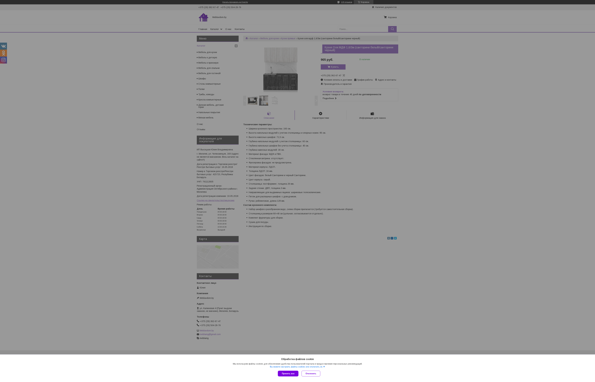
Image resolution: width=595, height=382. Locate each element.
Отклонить (311, 373)
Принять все (288, 373)
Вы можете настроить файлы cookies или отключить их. (296, 367)
